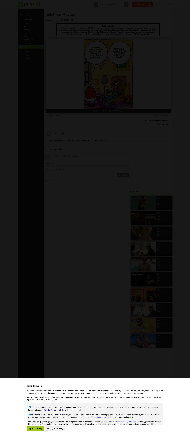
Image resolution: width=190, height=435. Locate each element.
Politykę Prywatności (52, 410)
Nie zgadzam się (55, 428)
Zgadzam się (35, 428)
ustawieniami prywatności (124, 421)
